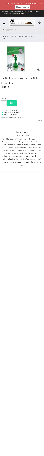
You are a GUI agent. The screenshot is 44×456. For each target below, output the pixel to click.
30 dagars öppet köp (22, 7)
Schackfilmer (9, 36)
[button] (38, 69)
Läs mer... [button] (40, 91)
